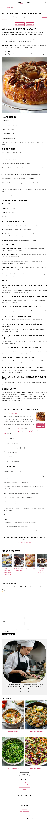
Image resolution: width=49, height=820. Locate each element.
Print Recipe (30, 24)
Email (4, 621)
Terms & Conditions (24, 787)
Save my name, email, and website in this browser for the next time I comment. (23, 630)
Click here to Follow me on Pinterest (24, 542)
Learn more (24, 690)
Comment (5, 594)
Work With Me (24, 785)
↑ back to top (24, 774)
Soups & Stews (24, 811)
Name (4, 615)
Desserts (14, 7)
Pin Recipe (40, 426)
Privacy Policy (24, 783)
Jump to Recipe (19, 24)
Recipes (9, 7)
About (24, 789)
